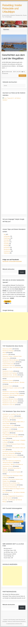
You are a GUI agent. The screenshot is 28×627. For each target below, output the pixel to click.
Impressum (5, 354)
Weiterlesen (22, 75)
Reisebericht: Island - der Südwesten (12, 367)
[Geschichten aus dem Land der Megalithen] (14, 43)
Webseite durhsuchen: (9, 269)
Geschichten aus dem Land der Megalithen (13, 57)
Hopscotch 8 (6, 241)
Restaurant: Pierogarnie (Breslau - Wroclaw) (13, 382)
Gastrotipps (6, 240)
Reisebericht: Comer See (9, 404)
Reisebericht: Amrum (8, 380)
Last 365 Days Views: (9, 552)
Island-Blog (6, 243)
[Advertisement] (14, 326)
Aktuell (4, 352)
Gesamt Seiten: (7, 557)
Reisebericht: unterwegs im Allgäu (11, 393)
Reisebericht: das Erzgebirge (10, 373)
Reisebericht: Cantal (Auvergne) (10, 391)
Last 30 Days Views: (8, 550)
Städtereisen (6, 253)
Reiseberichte (5, 73)
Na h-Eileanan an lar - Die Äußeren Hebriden (14, 492)
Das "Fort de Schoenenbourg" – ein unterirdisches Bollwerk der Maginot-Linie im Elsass (13, 488)
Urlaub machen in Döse (8, 425)
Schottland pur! (7, 251)
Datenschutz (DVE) (7, 348)
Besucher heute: (7, 548)
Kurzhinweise (7, 247)
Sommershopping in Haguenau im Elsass (13, 457)
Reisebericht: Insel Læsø (9, 365)
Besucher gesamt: (8, 554)
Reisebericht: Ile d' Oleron (9, 361)
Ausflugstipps (7, 236)
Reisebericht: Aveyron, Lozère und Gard (12, 388)
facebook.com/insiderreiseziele (12, 261)
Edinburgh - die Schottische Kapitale (11, 471)
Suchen (22, 272)
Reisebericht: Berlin (7, 386)
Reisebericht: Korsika (8, 371)
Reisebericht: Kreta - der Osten (10, 401)
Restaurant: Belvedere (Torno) (10, 399)
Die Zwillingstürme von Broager (10, 434)
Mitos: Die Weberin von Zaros (10, 455)
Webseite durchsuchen (9, 604)
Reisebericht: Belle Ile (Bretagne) (11, 360)
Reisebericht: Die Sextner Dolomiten (11, 376)
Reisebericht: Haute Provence (10, 402)
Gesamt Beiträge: (8, 555)
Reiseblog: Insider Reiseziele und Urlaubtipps (12, 8)
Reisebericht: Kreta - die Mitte (10, 374)
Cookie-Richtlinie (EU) (8, 363)
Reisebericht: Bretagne (8, 350)
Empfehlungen (7, 238)
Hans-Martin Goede (8, 71)
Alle (24, 71)
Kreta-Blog (6, 245)
